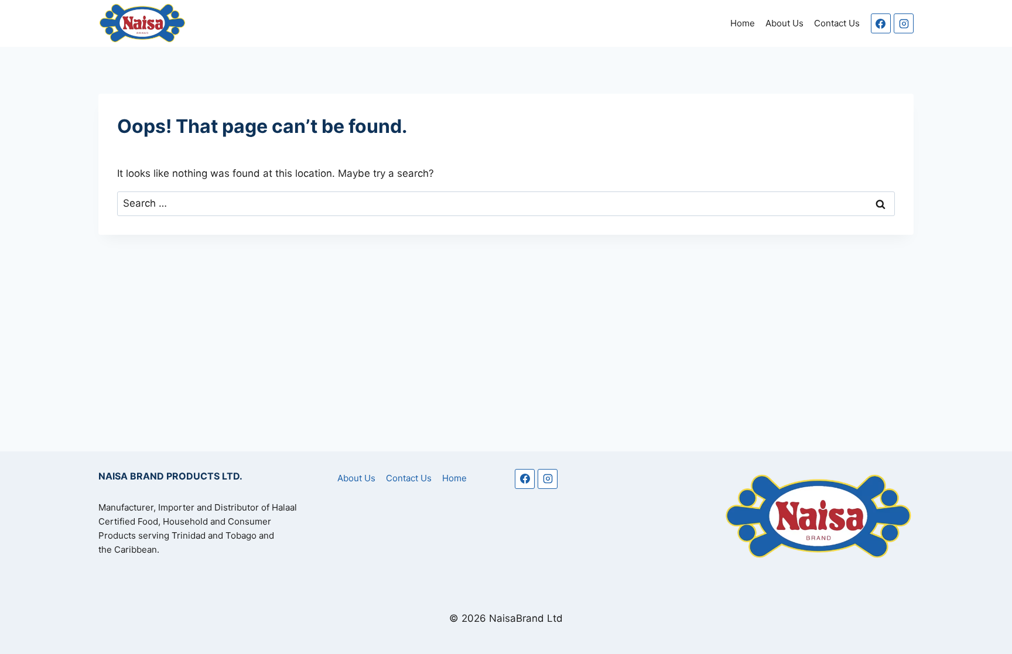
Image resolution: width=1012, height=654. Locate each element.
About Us (784, 23)
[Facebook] (881, 23)
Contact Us (837, 23)
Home (742, 23)
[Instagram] (904, 23)
